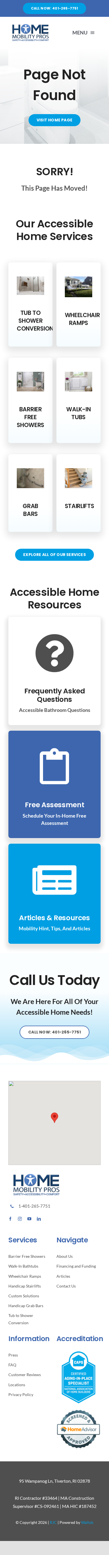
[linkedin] (39, 1219)
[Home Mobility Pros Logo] (30, 26)
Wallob (87, 1522)
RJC (53, 1522)
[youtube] (29, 1219)
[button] (54, 1117)
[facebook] (10, 1219)
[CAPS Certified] (78, 1353)
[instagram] (20, 1219)
